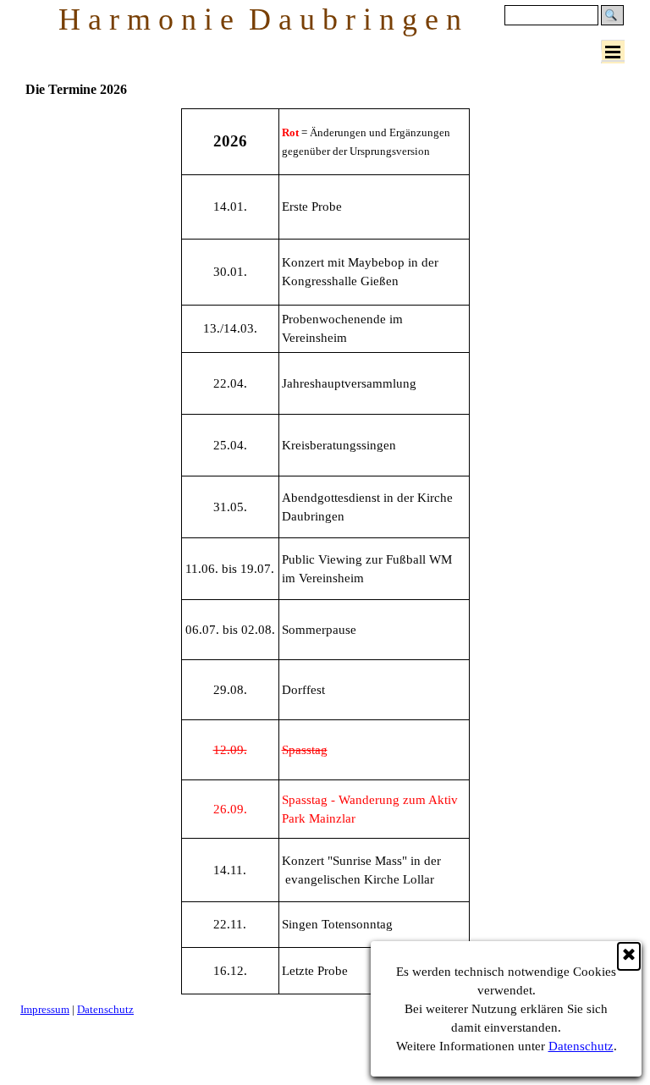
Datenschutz (581, 1046)
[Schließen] (628, 956)
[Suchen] (612, 15)
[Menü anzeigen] (613, 51)
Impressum (44, 1009)
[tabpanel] (325, 551)
